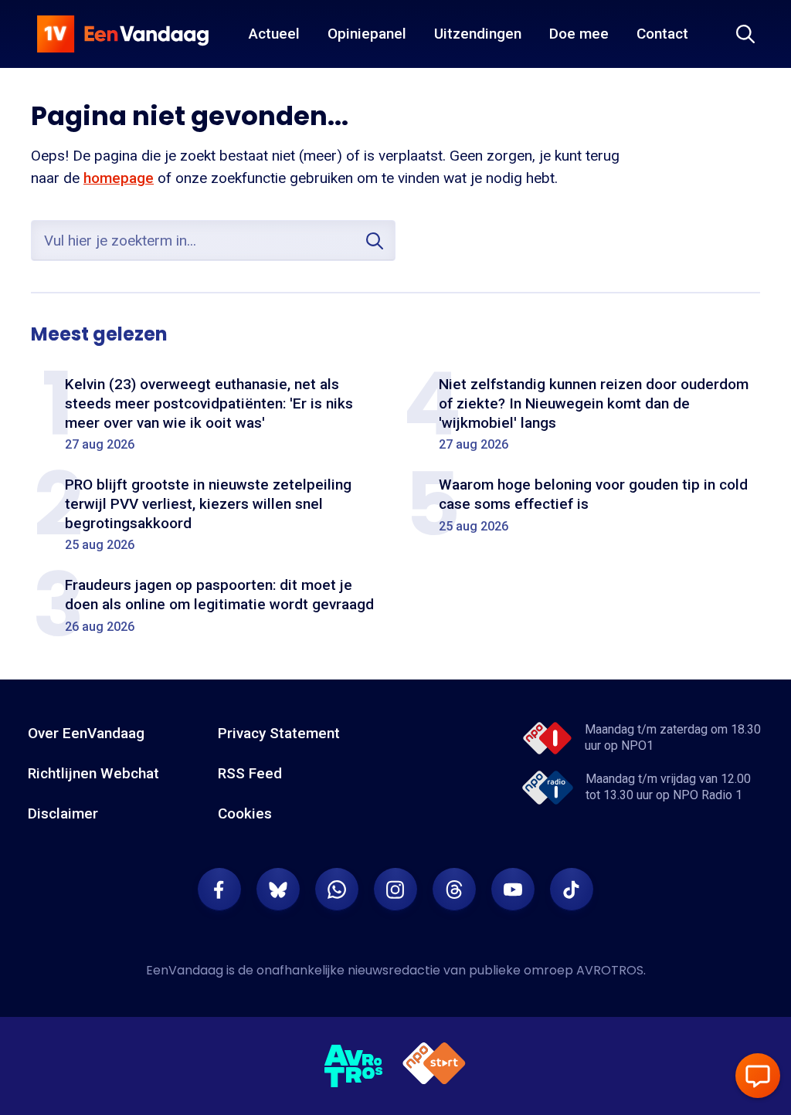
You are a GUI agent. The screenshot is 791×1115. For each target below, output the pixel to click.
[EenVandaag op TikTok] (571, 889)
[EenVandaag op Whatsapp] (336, 889)
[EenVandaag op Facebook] (219, 889)
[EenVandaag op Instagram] (395, 889)
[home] (123, 34)
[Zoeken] (745, 34)
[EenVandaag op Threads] (454, 889)
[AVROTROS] (353, 1066)
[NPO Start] (434, 1066)
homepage (118, 178)
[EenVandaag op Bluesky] (278, 889)
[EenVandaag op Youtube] (513, 889)
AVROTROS (609, 970)
